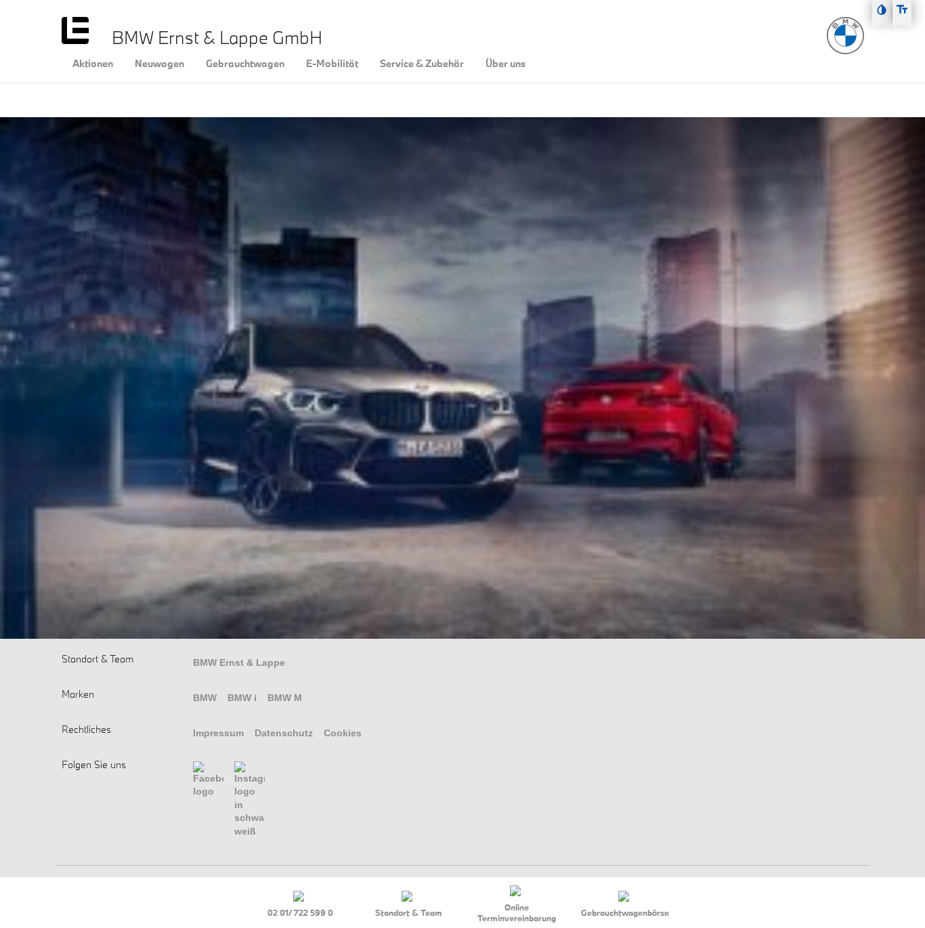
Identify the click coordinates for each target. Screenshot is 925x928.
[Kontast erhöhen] (881, 9)
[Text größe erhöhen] (901, 9)
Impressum (218, 732)
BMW (205, 697)
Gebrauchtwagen (245, 64)
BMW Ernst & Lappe (239, 662)
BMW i (242, 697)
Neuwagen (159, 64)
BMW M (284, 697)
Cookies (343, 732)
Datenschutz (284, 732)
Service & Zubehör (422, 64)
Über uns (505, 64)
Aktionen (92, 64)
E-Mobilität (332, 64)
